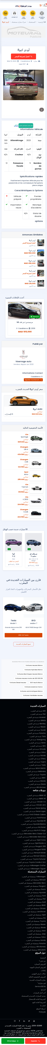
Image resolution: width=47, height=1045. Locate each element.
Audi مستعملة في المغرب (37, 902)
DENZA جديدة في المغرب (37, 720)
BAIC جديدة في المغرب (38, 778)
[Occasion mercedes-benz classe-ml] (25, 310)
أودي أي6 (32, 240)
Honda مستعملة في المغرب (36, 940)
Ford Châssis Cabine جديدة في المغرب (31, 814)
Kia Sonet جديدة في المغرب (36, 827)
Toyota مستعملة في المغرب (35, 921)
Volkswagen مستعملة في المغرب (34, 876)
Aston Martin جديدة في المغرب (34, 768)
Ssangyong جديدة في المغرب (35, 739)
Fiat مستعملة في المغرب (37, 899)
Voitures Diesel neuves (18, 683)
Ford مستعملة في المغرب (37, 896)
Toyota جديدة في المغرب (36, 774)
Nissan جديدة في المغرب (37, 727)
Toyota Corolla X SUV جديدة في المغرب (31, 862)
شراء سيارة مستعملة (19, 22)
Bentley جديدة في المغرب (36, 724)
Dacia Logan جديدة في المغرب (34, 811)
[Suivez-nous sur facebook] (19, 1021)
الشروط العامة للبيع (39, 1002)
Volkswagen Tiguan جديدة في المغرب (32, 868)
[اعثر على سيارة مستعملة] (40, 5)
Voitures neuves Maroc (34, 665)
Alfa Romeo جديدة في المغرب (35, 787)
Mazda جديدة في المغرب (37, 781)
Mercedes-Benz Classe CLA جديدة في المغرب (29, 833)
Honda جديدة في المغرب (37, 755)
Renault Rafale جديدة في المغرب (34, 853)
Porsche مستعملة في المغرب (35, 943)
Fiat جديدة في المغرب (38, 714)
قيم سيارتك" (41, 983)
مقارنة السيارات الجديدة (38, 980)
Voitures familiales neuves (33, 695)
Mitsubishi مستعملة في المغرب (34, 950)
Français (42, 1012)
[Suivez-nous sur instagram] (15, 1021)
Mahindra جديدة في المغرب (36, 771)
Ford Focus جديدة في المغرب (35, 818)
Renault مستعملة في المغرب (35, 880)
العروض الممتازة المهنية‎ (38, 967)
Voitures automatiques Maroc (31, 691)
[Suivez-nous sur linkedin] (24, 1021)
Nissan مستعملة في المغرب (36, 924)
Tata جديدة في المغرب (37, 736)
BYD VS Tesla (24, 635)
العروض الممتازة (40, 964)
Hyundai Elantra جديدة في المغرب (33, 824)
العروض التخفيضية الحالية (37, 977)
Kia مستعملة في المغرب (37, 918)
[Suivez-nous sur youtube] (34, 1021)
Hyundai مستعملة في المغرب (35, 892)
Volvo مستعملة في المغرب (36, 937)
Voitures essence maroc (34, 687)
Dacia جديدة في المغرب (37, 784)
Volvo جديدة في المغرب (37, 752)
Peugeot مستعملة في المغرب (35, 886)
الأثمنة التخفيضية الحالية (33, 428)
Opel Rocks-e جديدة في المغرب (34, 843)
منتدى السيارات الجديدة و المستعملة (34, 996)
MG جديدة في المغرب (38, 711)
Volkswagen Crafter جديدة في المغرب (32, 865)
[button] (41, 85)
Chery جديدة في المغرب (37, 759)
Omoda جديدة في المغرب (36, 749)
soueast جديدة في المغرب (36, 717)
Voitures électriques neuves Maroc (30, 674)
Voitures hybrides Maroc (34, 670)
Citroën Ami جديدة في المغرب (35, 805)
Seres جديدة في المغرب (37, 743)
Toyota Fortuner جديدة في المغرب (33, 859)
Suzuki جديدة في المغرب (37, 730)
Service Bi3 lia (40, 986)
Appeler (34, 1041)
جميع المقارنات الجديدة (23, 644)
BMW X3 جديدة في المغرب (36, 795)
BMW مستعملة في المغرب (36, 905)
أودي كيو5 (32, 261)
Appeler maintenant (32, 380)
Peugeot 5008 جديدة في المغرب (34, 849)
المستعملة (32, 22)
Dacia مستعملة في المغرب (36, 889)
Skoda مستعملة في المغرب (36, 927)
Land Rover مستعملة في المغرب (34, 911)
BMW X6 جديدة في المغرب (36, 798)
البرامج (43, 989)
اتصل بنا (43, 1005)
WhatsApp (11, 1041)
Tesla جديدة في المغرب (37, 765)
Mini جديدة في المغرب (38, 746)
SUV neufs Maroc (36, 683)
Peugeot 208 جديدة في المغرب (34, 846)
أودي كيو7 (32, 250)
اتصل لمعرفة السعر (22, 56)
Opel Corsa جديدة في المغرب (35, 840)
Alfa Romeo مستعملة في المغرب (34, 947)
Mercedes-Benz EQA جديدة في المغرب (31, 837)
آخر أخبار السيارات (39, 993)
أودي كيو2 (32, 281)
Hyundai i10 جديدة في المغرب (35, 821)
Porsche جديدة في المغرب (36, 733)
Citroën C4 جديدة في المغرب (35, 802)
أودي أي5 (32, 271)
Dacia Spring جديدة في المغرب (34, 808)
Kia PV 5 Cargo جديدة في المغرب (34, 830)
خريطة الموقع (41, 1009)
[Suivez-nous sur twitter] (29, 1021)
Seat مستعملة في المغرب (36, 931)
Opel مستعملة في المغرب (36, 915)
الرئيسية (41, 22)
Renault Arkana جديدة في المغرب (33, 856)
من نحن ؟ (42, 961)
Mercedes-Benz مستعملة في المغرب (32, 883)
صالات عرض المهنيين (39, 974)
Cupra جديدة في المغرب (37, 762)
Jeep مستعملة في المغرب (36, 934)
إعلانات (43, 970)
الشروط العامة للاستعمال (37, 999)
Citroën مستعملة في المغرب (35, 908)
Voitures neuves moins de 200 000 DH (29, 678)
